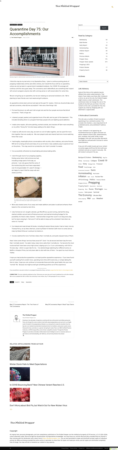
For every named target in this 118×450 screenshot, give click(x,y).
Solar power (88, 192)
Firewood (99, 164)
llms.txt (106, 448)
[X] (16, 41)
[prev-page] (10, 409)
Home (11, 22)
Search (80, 25)
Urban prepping (82, 198)
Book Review (83, 42)
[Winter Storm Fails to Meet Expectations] (42, 353)
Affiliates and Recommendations (94, 448)
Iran (89, 176)
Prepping (20, 24)
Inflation (82, 176)
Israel (92, 176)
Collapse (94, 161)
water (93, 198)
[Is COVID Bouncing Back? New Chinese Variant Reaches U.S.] (42, 374)
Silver (105, 189)
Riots (86, 189)
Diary (22, 282)
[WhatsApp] (24, 41)
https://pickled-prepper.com (51, 438)
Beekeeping (83, 40)
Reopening (81, 189)
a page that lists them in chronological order (61, 270)
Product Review (84, 67)
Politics (81, 53)
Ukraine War (97, 195)
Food (80, 167)
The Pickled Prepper (16, 37)
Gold (94, 167)
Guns (93, 170)
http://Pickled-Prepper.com (29, 317)
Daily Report (83, 45)
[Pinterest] (20, 41)
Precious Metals (84, 56)
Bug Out (105, 157)
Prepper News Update (86, 62)
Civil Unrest (86, 161)
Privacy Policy (64, 448)
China (80, 161)
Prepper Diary (18, 22)
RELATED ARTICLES (18, 344)
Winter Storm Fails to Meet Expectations (28, 364)
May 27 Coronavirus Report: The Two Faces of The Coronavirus (24, 305)
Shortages (99, 189)
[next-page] (11, 409)
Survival (96, 192)
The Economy (85, 195)
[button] (112, 7)
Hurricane (96, 173)
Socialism (80, 192)
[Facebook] (11, 41)
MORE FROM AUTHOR (34, 344)
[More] (29, 41)
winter (80, 202)
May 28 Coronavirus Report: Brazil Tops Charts (59, 304)
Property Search (84, 70)
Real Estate (99, 186)
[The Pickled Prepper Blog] (74, 6)
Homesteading (83, 48)
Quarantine (29, 282)
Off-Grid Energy (83, 180)
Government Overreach (84, 170)
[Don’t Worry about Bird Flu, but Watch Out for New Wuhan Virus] (42, 395)
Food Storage (88, 167)
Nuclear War (99, 176)
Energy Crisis (91, 164)
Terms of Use (73, 448)
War (89, 198)
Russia (91, 189)
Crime (80, 164)
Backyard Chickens (84, 157)
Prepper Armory (82, 183)
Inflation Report (84, 51)
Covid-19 (17, 282)
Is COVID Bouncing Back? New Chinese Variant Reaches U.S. (37, 385)
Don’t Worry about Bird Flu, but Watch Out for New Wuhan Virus (38, 405)
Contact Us (81, 448)
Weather (99, 198)
